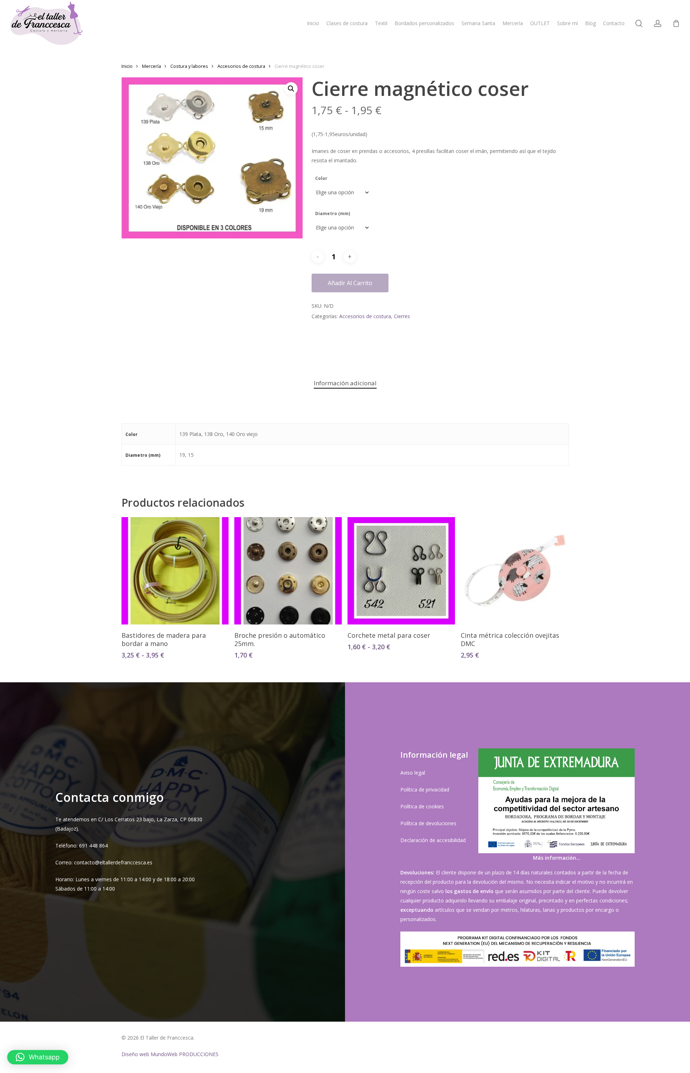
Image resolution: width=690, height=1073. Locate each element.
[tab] (345, 383)
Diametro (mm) (332, 213)
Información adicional (345, 383)
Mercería (151, 66)
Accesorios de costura (241, 66)
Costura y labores (189, 66)
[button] (291, 88)
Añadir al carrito (350, 283)
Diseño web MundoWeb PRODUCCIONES (169, 1054)
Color (321, 178)
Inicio (127, 66)
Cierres (402, 316)
